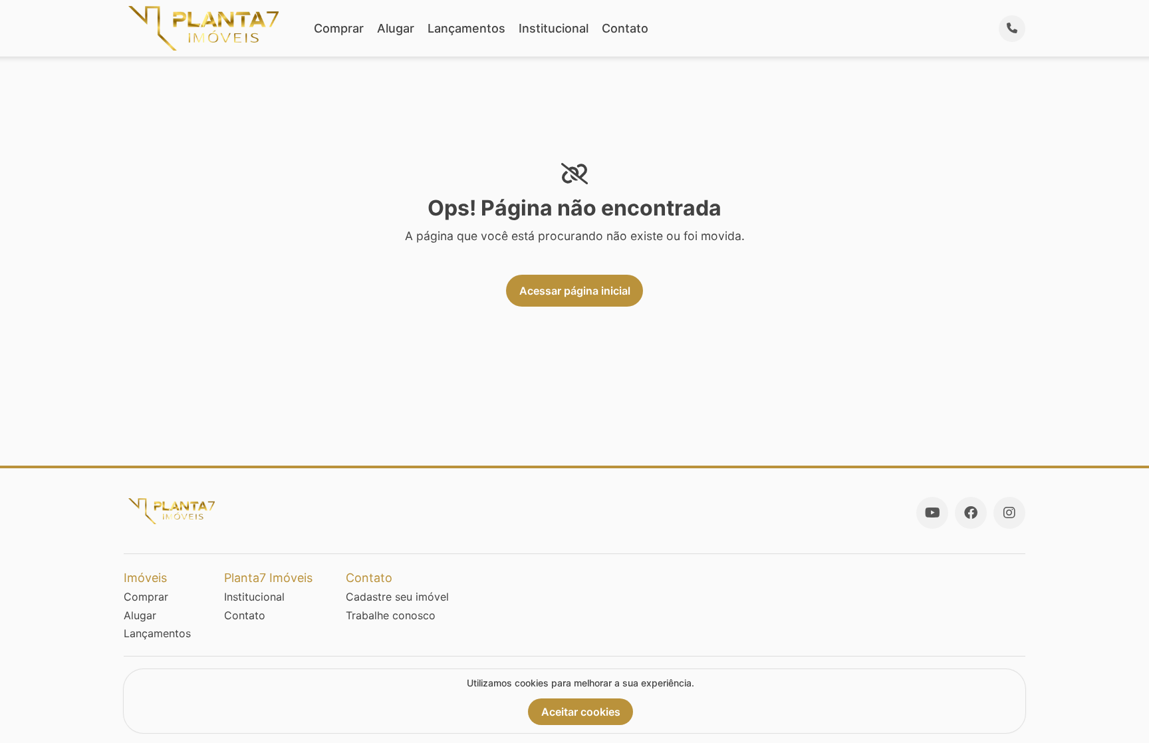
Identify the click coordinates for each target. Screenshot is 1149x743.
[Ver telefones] (1012, 28)
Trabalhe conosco (391, 615)
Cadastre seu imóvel (397, 596)
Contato (625, 28)
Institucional (553, 28)
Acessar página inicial (574, 290)
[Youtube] (932, 513)
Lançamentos (466, 28)
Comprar (339, 28)
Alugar (395, 28)
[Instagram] (1009, 513)
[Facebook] (971, 513)
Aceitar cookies (580, 711)
